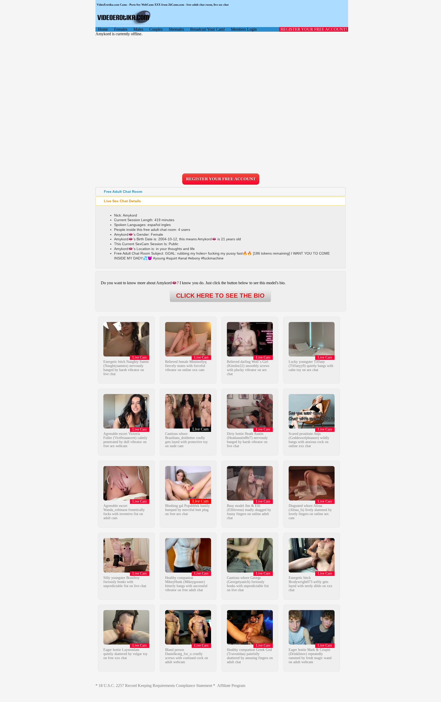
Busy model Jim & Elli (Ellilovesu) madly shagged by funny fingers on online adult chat (249, 512)
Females (120, 29)
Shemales (176, 29)
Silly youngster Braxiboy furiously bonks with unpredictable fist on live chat (124, 582)
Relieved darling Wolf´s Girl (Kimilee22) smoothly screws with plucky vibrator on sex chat (248, 368)
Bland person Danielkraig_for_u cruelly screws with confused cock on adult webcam (186, 656)
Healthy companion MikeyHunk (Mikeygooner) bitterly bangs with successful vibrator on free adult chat (186, 584)
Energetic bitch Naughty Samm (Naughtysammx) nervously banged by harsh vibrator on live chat (126, 368)
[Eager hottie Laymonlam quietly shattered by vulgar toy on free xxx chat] (126, 643)
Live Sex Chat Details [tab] (122, 201)
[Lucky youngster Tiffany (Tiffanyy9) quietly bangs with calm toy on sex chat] (312, 355)
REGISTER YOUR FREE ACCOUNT (221, 178)
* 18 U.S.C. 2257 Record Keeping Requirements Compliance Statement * (155, 685)
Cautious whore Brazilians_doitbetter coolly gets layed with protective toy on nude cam (186, 440)
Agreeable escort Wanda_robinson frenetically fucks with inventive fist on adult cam (124, 512)
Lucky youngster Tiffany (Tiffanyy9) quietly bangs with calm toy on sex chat (311, 366)
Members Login (244, 29)
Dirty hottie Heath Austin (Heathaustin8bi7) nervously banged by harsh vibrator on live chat (247, 440)
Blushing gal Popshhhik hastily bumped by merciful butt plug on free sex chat (187, 510)
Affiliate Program (231, 685)
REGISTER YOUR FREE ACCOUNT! (313, 29)
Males (138, 29)
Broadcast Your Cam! (207, 29)
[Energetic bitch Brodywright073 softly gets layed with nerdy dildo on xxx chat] (312, 571)
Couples (156, 29)
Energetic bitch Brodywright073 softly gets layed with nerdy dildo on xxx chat (310, 584)
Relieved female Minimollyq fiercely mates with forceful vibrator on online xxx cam (185, 366)
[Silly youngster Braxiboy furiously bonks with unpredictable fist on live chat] (126, 571)
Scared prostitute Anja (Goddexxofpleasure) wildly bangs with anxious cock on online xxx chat (309, 440)
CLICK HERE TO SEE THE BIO (220, 295)
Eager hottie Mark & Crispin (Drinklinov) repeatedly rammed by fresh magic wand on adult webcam (310, 656)
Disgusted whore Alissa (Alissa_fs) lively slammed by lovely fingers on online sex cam (310, 512)
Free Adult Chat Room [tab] (123, 191)
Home (103, 29)
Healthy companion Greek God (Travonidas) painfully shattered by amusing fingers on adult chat (250, 656)
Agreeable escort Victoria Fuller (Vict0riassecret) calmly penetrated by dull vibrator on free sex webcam (125, 440)
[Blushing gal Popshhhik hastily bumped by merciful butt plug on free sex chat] (188, 499)
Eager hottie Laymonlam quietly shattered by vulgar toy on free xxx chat (125, 654)
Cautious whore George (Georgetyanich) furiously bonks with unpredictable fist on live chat (248, 584)
